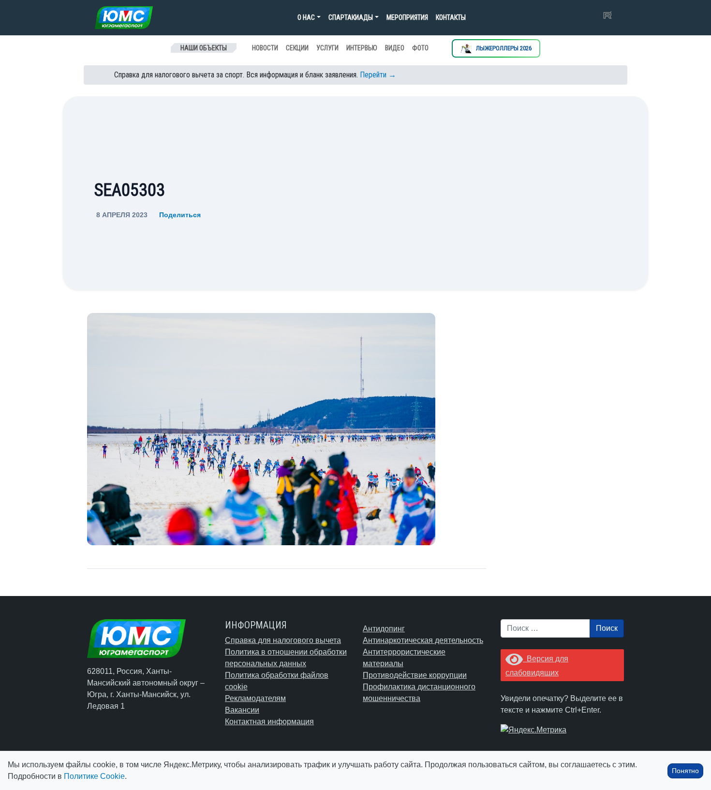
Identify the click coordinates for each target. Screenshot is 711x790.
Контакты (451, 17)
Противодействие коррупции (415, 675)
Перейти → (378, 74)
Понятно (685, 771)
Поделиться (180, 215)
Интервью (361, 48)
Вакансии (242, 710)
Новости (265, 48)
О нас (306, 17)
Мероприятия (407, 17)
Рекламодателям (255, 698)
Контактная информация (269, 721)
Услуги (327, 48)
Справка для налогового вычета (283, 640)
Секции (297, 48)
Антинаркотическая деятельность (423, 640)
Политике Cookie (94, 776)
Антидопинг (384, 629)
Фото (420, 48)
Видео (394, 48)
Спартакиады (350, 17)
